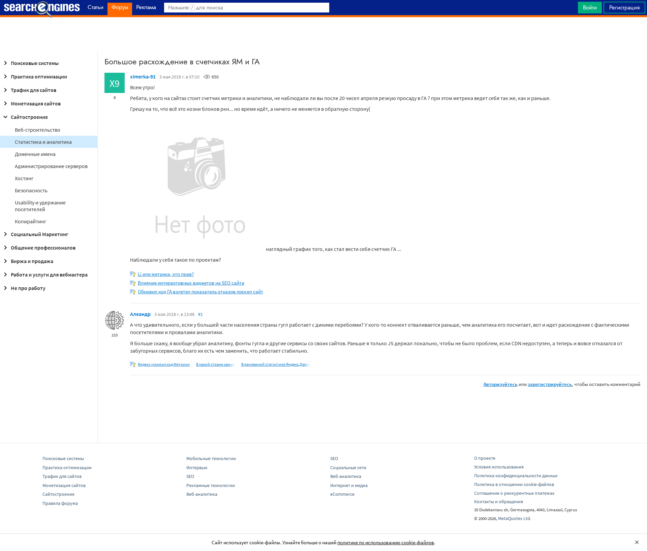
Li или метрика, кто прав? (166, 274)
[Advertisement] (323, 34)
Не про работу (28, 288)
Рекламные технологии (210, 485)
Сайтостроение (29, 117)
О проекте (484, 458)
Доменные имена (35, 154)
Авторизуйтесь (501, 384)
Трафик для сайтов (33, 90)
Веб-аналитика (201, 494)
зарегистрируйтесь (550, 384)
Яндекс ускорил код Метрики (164, 364)
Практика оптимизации (39, 76)
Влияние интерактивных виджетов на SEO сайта (191, 283)
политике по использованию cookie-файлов (385, 542)
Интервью (196, 467)
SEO (190, 476)
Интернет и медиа (349, 485)
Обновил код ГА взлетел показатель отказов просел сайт (200, 291)
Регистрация (624, 7)
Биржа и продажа (32, 261)
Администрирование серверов (51, 166)
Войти (590, 7)
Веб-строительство (37, 129)
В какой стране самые (215, 364)
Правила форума (60, 503)
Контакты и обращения (498, 501)
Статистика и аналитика (43, 141)
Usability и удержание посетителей (40, 206)
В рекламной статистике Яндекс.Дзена (275, 364)
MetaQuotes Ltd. (514, 518)
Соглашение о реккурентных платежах (514, 493)
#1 (200, 314)
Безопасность (31, 190)
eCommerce (342, 494)
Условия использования (499, 467)
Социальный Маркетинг (39, 234)
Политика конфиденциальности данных (515, 476)
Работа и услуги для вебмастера (49, 274)
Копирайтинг (31, 221)
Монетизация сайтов (36, 103)
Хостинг (24, 178)
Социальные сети (348, 467)
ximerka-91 (143, 76)
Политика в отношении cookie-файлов (514, 484)
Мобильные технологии (211, 458)
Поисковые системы (35, 63)
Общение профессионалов (43, 247)
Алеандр (140, 314)
